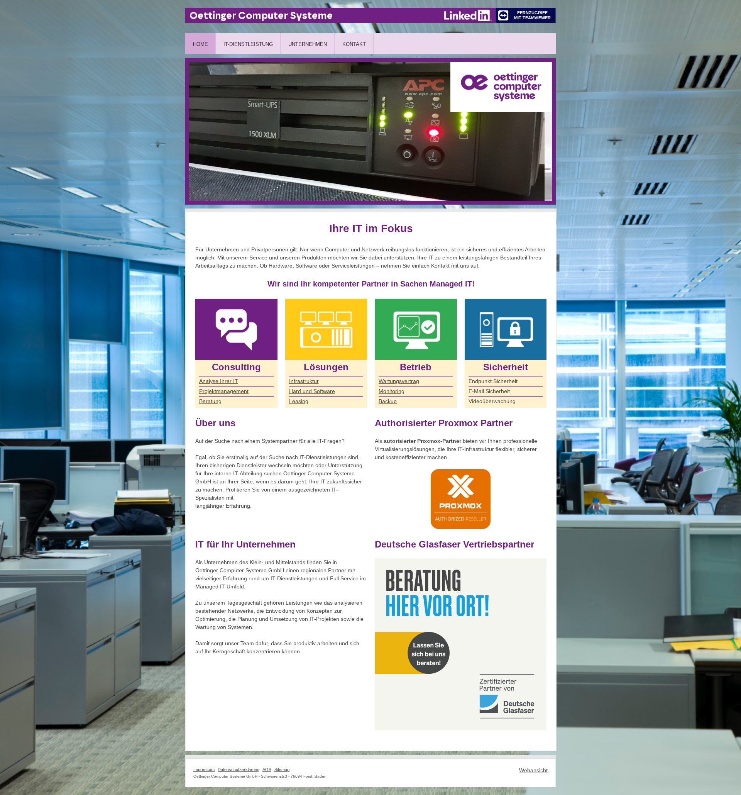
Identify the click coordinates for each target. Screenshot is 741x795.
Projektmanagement (224, 391)
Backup (388, 401)
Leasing (298, 401)
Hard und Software (312, 391)
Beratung (210, 401)
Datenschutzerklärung (238, 769)
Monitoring (391, 391)
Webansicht (533, 770)
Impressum (204, 769)
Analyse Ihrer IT (218, 381)
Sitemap (281, 769)
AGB (266, 769)
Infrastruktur (304, 381)
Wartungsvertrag (399, 381)
